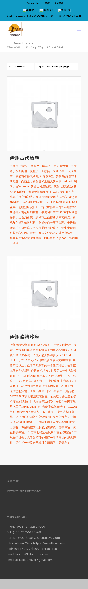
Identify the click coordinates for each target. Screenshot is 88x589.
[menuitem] (33, 3)
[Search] (70, 29)
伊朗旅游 (58, 2)
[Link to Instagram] (35, 584)
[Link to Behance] (66, 584)
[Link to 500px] (60, 584)
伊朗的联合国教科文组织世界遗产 (23, 490)
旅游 (47, 2)
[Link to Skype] (54, 584)
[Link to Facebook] (17, 584)
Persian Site (33, 2)
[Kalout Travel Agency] (36, 29)
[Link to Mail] (72, 584)
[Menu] (79, 29)
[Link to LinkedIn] (23, 584)
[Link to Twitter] (29, 584)
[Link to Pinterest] (41, 584)
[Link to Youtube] (48, 584)
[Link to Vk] (78, 584)
